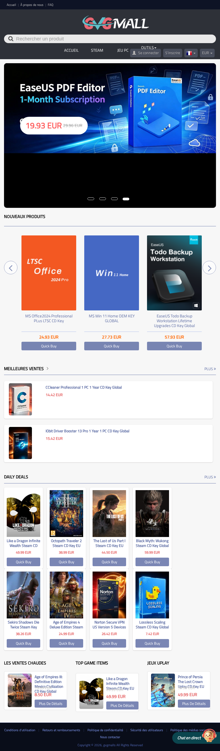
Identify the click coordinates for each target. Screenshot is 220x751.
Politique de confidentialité (105, 730)
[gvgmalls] (116, 20)
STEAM (97, 50)
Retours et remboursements (61, 730)
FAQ (50, 4)
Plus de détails (51, 703)
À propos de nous (32, 4)
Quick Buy (49, 346)
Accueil (12, 4)
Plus (209, 368)
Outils (147, 47)
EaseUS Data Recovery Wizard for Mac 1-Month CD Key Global (174, 321)
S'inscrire (172, 52)
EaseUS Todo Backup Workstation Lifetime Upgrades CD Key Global (111, 321)
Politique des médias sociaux (190, 730)
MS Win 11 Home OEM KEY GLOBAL (49, 318)
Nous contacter (110, 736)
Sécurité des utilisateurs (147, 730)
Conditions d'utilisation (20, 730)
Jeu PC (123, 50)
